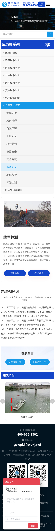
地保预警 (11, 174)
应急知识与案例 (12, 190)
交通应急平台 (11, 90)
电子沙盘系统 (11, 97)
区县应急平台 (11, 67)
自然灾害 (11, 128)
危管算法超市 (11, 105)
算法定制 (11, 182)
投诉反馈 (45, 516)
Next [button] (52, 401)
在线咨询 (39, 273)
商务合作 (15, 273)
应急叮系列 (11, 44)
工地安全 (11, 136)
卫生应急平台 (11, 75)
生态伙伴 (41, 4)
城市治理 (11, 120)
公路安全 (11, 151)
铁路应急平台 (11, 60)
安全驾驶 (11, 159)
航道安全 (11, 167)
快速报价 (13, 362)
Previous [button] (2, 401)
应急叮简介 (10, 52)
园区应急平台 (11, 82)
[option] (27, 214)
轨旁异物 (11, 143)
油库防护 (11, 112)
